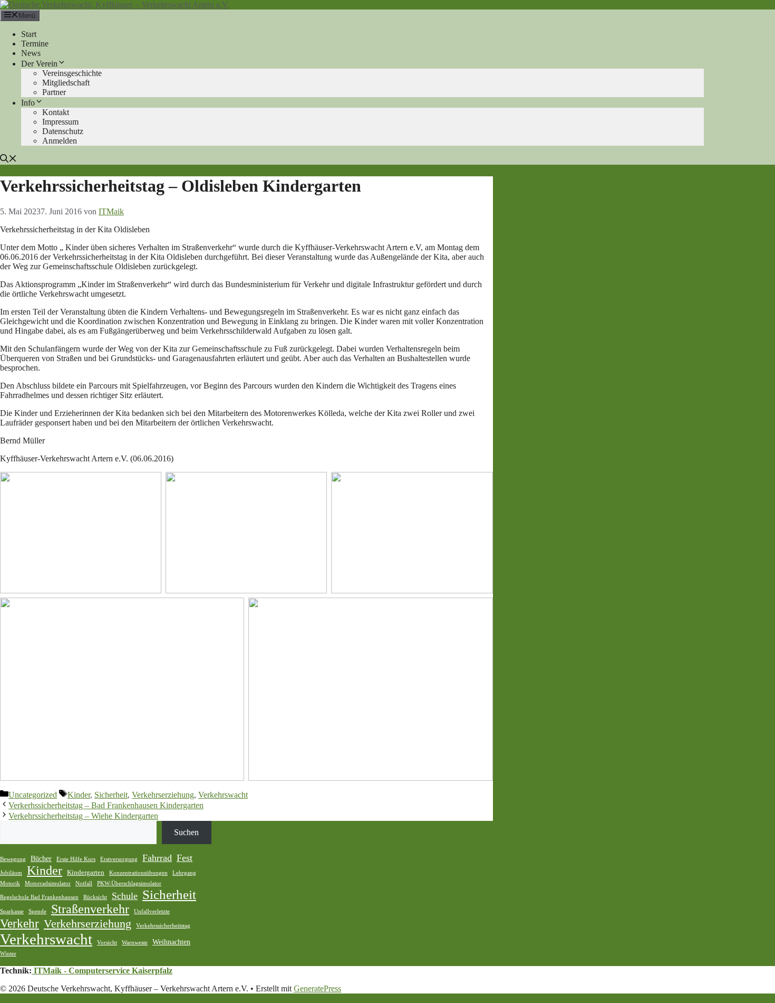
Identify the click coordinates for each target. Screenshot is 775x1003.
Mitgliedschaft (66, 82)
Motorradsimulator (48, 883)
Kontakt (55, 112)
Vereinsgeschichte (72, 73)
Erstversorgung (119, 859)
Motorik (10, 883)
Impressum (60, 121)
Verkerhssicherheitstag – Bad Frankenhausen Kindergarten (106, 805)
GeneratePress (317, 988)
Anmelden (59, 140)
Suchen (186, 832)
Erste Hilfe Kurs (75, 859)
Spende (37, 911)
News (31, 53)
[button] (8, 159)
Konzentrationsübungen (138, 873)
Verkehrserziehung (163, 794)
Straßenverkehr (90, 909)
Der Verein (39, 63)
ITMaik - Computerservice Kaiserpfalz (102, 970)
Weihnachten (171, 942)
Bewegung (13, 859)
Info (28, 102)
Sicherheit (111, 794)
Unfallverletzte (152, 911)
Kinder (78, 794)
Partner (54, 92)
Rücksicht (95, 897)
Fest (184, 858)
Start (28, 34)
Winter (8, 954)
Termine (35, 43)
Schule (125, 896)
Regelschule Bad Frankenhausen (39, 897)
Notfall (83, 883)
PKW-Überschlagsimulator (129, 883)
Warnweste (135, 942)
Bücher (41, 858)
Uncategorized (32, 794)
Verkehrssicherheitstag (163, 926)
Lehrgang (184, 873)
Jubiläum (11, 873)
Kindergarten (85, 872)
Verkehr (19, 923)
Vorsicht (107, 942)
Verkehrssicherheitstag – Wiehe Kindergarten (83, 815)
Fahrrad (157, 858)
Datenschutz (62, 131)
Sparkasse (12, 911)
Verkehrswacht (223, 794)
